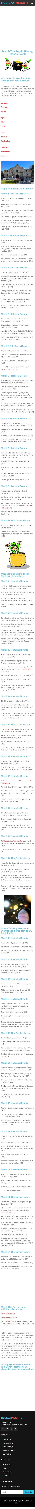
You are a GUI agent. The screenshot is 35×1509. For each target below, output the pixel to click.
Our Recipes (7, 1454)
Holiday (15, 3)
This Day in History (9, 1450)
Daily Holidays (7, 1439)
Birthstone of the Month (9, 1317)
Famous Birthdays (7, 1321)
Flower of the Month (8, 1313)
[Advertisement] (17, 26)
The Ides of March (8, 729)
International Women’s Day (13, 841)
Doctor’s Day (5, 1212)
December (5, 156)
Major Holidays (8, 1443)
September (5, 141)
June (3, 126)
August (4, 137)
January (4, 103)
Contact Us (6, 1475)
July (3, 132)
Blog (4, 1468)
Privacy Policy (7, 1472)
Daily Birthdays (8, 1446)
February (4, 107)
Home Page (6, 1464)
